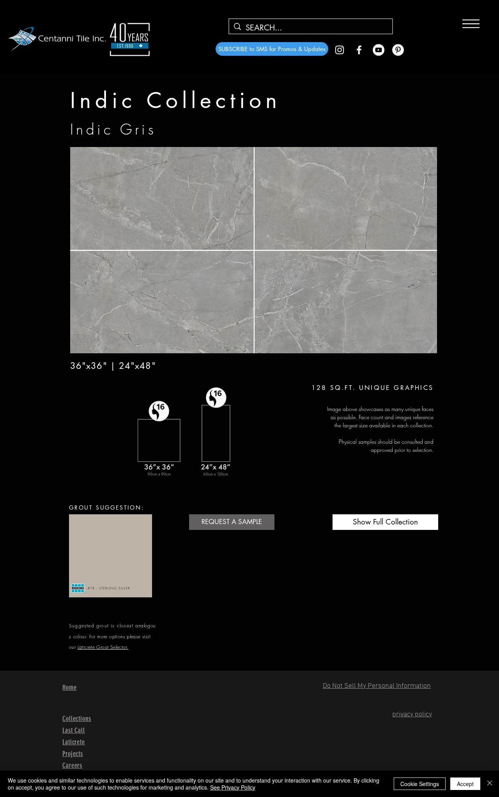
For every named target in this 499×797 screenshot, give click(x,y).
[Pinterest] (398, 50)
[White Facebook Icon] (359, 50)
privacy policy (412, 714)
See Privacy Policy (232, 787)
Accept (465, 784)
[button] (471, 23)
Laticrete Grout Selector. (103, 647)
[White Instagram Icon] (339, 50)
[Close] (489, 784)
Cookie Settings (419, 784)
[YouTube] (378, 50)
